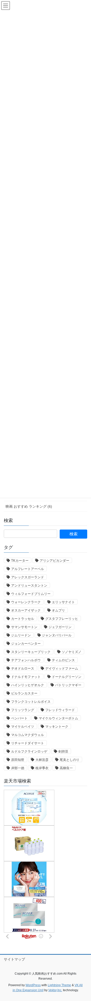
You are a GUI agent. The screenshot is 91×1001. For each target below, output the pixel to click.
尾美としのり (69, 760)
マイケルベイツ (22, 726)
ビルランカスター (24, 693)
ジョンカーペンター (26, 643)
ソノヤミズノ (71, 652)
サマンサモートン (24, 627)
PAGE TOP (83, 966)
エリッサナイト (63, 602)
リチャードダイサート (27, 743)
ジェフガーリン (60, 627)
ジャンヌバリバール (57, 635)
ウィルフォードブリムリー (31, 594)
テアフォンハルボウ (26, 660)
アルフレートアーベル (27, 569)
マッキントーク (56, 726)
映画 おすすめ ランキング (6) (29, 506)
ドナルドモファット (26, 677)
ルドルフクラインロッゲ (29, 751)
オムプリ (58, 610)
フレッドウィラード (60, 710)
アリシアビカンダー (54, 560)
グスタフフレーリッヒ (61, 619)
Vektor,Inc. (55, 990)
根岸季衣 (42, 768)
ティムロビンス (63, 660)
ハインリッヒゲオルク (27, 685)
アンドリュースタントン (29, 585)
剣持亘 (63, 751)
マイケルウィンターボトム (58, 718)
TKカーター (20, 560)
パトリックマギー (68, 685)
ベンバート (19, 718)
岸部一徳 (17, 768)
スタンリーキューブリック (31, 652)
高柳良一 (66, 768)
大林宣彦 (42, 760)
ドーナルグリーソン (66, 677)
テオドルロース (22, 668)
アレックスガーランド (27, 577)
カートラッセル (22, 619)
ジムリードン (21, 635)
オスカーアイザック (26, 610)
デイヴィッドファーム (61, 668)
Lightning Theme (59, 985)
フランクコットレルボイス (31, 702)
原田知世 (17, 760)
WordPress (33, 985)
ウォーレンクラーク (26, 602)
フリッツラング (22, 710)
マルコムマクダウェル (27, 735)
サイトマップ (14, 959)
